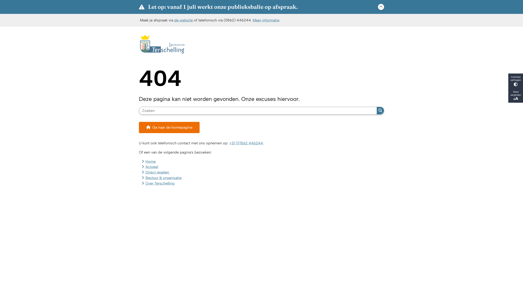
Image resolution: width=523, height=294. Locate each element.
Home (150, 161)
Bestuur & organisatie (163, 178)
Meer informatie (266, 20)
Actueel (151, 167)
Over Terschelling (159, 183)
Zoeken (380, 110)
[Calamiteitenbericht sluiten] (381, 7)
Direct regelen (157, 172)
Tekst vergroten (515, 93)
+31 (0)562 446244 (246, 143)
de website (183, 20)
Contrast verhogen (515, 78)
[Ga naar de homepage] (259, 44)
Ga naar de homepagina (172, 127)
